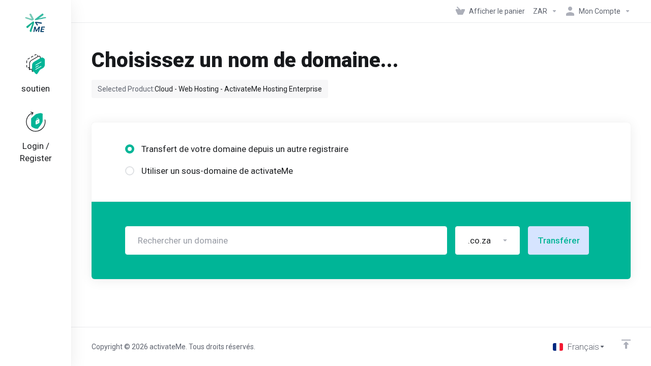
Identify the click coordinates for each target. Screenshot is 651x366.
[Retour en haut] (626, 344)
